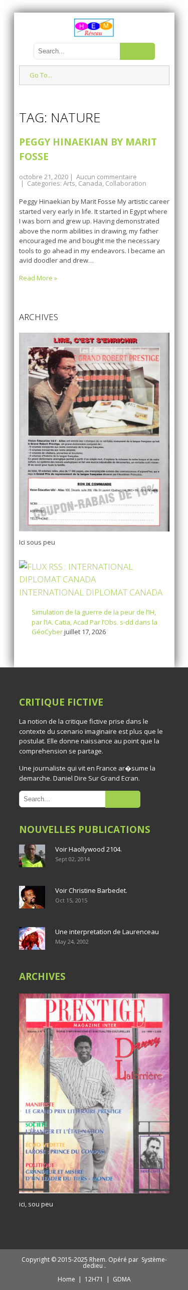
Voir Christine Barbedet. (91, 890)
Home (66, 1279)
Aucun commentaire (106, 176)
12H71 (94, 1279)
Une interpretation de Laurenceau (107, 931)
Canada (90, 183)
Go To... (41, 75)
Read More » (38, 277)
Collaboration (125, 183)
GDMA (122, 1279)
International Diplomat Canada (90, 592)
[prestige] (94, 1193)
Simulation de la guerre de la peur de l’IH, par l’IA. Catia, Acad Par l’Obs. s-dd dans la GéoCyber (94, 622)
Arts (69, 183)
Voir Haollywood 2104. (88, 849)
